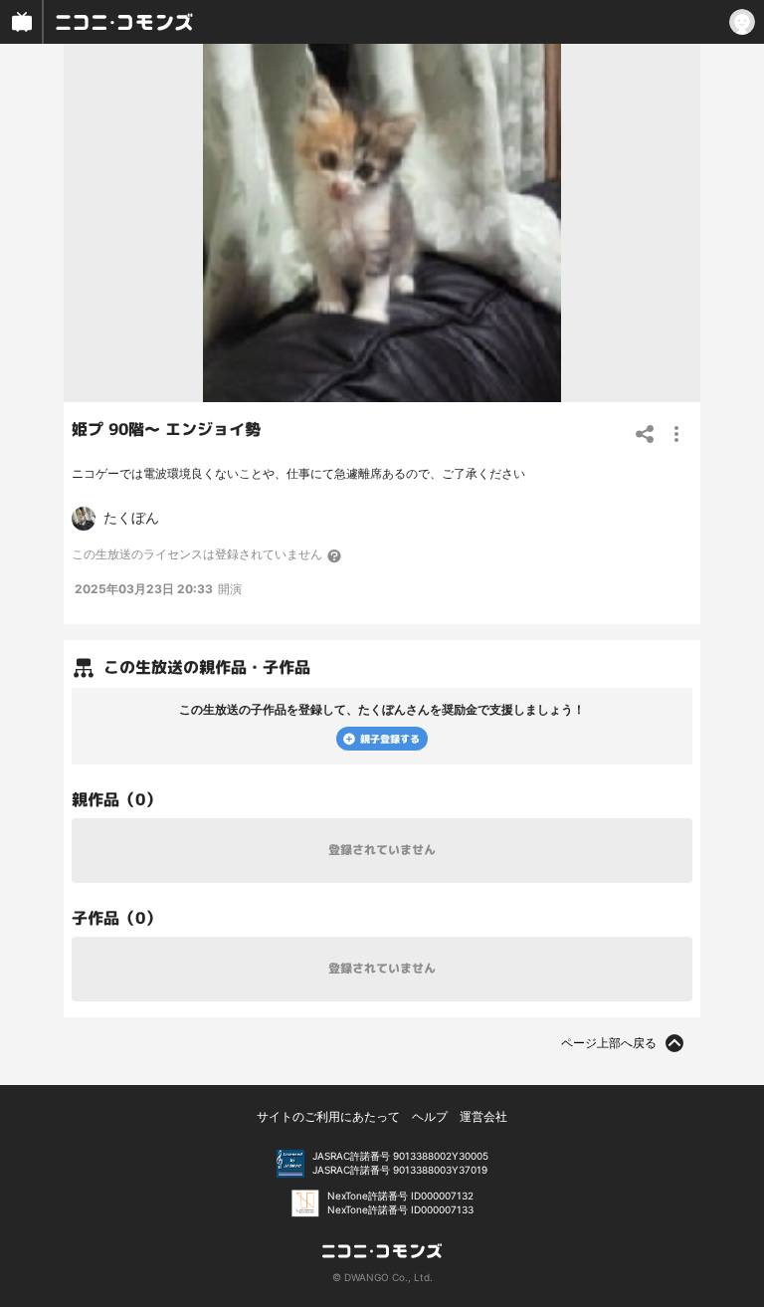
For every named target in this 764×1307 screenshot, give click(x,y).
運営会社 (483, 1116)
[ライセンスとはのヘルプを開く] (335, 555)
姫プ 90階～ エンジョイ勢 (166, 429)
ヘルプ (430, 1116)
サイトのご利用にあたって (328, 1116)
